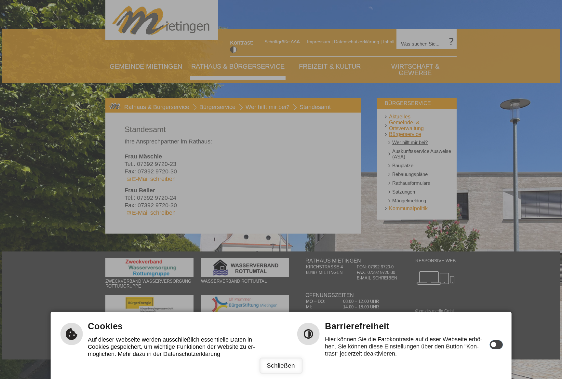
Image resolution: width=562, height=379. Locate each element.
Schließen (281, 365)
